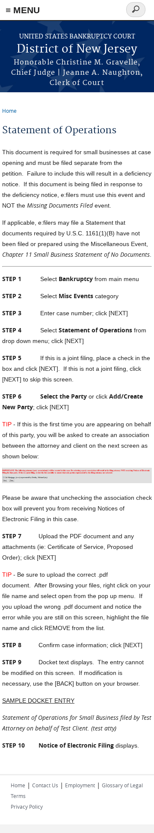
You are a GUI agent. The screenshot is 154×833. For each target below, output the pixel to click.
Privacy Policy (27, 806)
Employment (80, 785)
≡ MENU (23, 10)
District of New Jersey (77, 49)
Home (9, 110)
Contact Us (45, 785)
